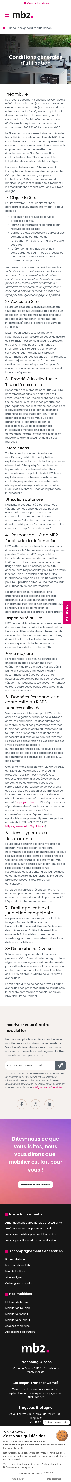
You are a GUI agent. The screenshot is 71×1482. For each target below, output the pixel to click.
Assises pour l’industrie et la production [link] (30, 1240)
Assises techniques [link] (17, 1326)
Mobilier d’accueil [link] (16, 1314)
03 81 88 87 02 (36, 1397)
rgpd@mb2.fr (25, 802)
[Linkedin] (49, 1104)
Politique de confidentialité (47, 1087)
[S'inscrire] (60, 1065)
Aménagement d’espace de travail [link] (28, 1228)
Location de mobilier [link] (18, 1265)
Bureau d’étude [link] (15, 1259)
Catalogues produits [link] (18, 1283)
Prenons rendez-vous (35, 1184)
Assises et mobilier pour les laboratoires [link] (31, 1234)
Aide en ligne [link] (13, 1277)
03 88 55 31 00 (36, 1372)
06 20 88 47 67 (35, 1422)
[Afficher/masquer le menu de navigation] (7, 14)
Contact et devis (38, 3)
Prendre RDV (67, 613)
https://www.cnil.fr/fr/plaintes (25, 826)
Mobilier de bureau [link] (17, 1302)
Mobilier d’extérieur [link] (17, 1320)
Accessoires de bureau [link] (20, 1332)
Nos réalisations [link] (15, 1271)
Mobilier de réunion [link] (17, 1308)
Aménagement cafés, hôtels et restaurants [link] (33, 1223)
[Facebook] (22, 1104)
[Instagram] (35, 1104)
